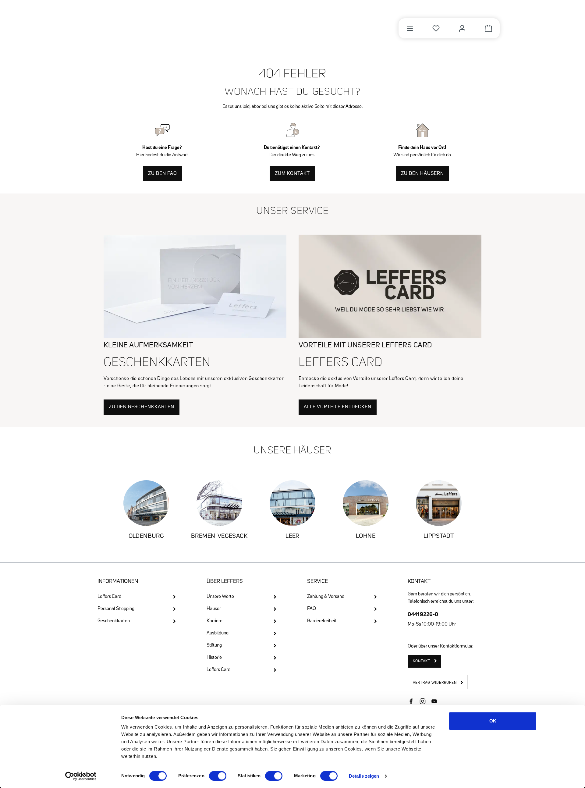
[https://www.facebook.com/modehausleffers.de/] (411, 702)
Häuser (214, 608)
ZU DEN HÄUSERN (422, 173)
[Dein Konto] (462, 28)
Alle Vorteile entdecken (337, 407)
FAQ (311, 608)
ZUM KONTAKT (292, 173)
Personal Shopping (116, 608)
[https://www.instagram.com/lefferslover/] (422, 702)
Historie (214, 657)
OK (492, 720)
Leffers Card (109, 596)
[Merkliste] (436, 28)
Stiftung (214, 645)
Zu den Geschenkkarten (141, 407)
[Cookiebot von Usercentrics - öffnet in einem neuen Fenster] (81, 776)
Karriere (214, 621)
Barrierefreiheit (321, 621)
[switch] (217, 776)
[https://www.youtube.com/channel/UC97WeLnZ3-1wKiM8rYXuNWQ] (434, 702)
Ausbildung (218, 633)
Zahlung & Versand (325, 596)
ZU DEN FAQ (162, 173)
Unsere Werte (220, 596)
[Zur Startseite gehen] (132, 25)
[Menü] (410, 28)
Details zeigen (364, 776)
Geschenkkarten (114, 621)
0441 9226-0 (423, 614)
